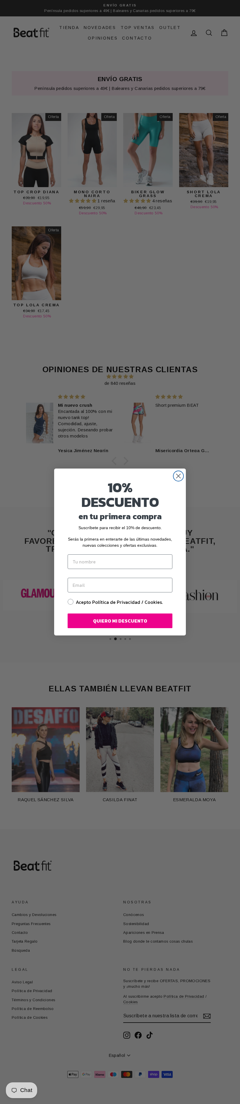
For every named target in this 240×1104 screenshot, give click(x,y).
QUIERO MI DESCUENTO (120, 620)
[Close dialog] (178, 476)
